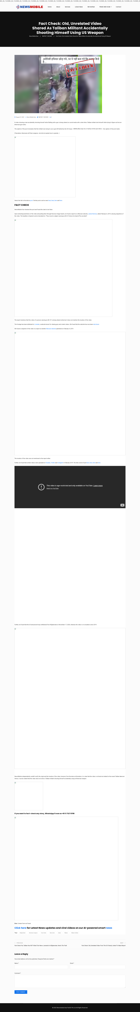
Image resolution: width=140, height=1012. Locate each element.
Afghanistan (22, 932)
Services (67, 7)
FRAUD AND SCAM (104, 7)
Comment (18, 973)
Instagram (60, 462)
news (109, 927)
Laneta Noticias (92, 214)
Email (72, 963)
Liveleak (36, 324)
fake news (52, 932)
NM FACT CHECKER (43, 117)
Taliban (66, 932)
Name (17, 963)
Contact (118, 7)
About (58, 7)
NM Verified (91, 7)
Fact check (43, 932)
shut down (96, 324)
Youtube (48, 462)
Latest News (79, 7)
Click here (20, 927)
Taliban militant (74, 932)
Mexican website (51, 328)
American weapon (33, 932)
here (49, 200)
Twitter (53, 462)
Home (49, 7)
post (31, 200)
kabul (59, 932)
